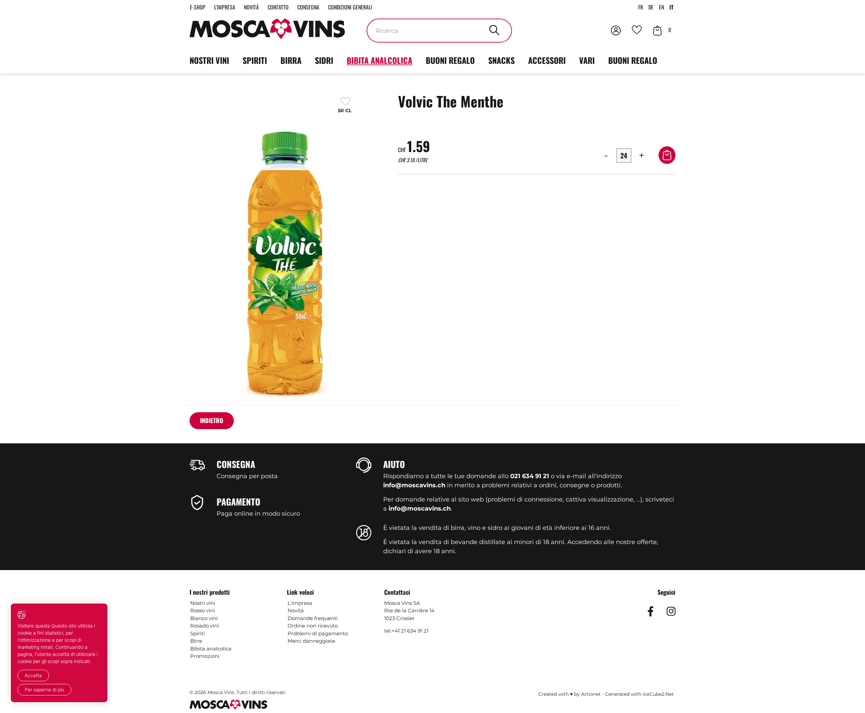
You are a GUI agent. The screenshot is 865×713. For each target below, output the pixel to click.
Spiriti (255, 60)
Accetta (33, 675)
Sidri (324, 60)
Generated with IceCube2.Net (639, 694)
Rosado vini (204, 625)
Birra (290, 60)
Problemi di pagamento (318, 633)
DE (650, 7)
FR (640, 7)
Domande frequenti (313, 618)
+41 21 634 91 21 (410, 631)
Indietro (211, 420)
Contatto (278, 7)
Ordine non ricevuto (313, 625)
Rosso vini (202, 610)
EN (661, 7)
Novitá (251, 7)
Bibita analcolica (379, 60)
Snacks (501, 60)
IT (671, 7)
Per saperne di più (44, 689)
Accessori (547, 60)
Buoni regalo (450, 60)
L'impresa (224, 7)
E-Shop (197, 7)
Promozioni (204, 656)
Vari (587, 60)
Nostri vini (209, 60)
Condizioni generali (350, 7)
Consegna (308, 7)
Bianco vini (204, 618)
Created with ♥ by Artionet (569, 694)
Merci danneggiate (311, 641)
